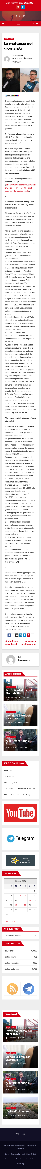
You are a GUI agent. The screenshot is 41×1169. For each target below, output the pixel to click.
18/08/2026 (12, 1038)
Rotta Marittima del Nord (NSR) (19, 692)
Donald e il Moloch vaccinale (18, 717)
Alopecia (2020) (10, 782)
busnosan (19, 56)
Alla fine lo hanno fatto (17, 742)
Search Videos (9, 1159)
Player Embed (31, 1154)
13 (25, 900)
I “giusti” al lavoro (17, 1111)
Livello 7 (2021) (10, 776)
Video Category (31, 1159)
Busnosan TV (15, 1154)
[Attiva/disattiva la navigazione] (18, 24)
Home (7, 1154)
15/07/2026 (12, 1115)
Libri (23, 1154)
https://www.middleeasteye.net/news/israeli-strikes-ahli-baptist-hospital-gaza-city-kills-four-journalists (20, 188)
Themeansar (20, 1148)
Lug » (12, 921)
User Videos (20, 1159)
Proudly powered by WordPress (14, 1145)
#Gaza (29, 58)
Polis (12, 38)
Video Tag (20, 1164)
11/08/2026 (12, 1064)
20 (25, 905)
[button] (33, 24)
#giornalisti (17, 62)
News (6, 38)
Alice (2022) (9, 770)
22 (34, 905)
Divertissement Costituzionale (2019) (19, 789)
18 (16, 905)
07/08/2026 (12, 1090)
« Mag (6, 921)
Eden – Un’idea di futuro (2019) (17, 795)
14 (30, 900)
